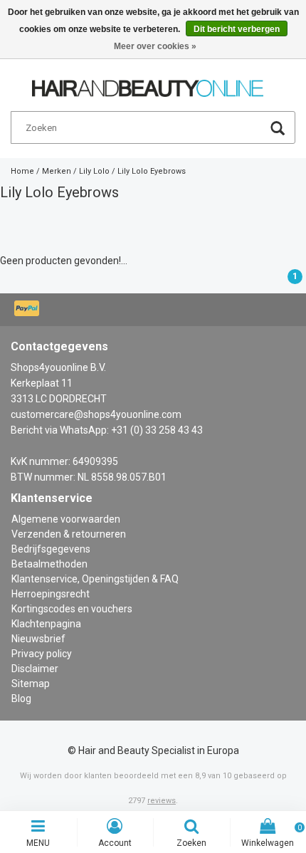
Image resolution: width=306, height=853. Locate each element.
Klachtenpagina (46, 623)
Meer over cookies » (155, 46)
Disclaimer (34, 668)
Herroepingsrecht (50, 594)
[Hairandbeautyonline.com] (147, 82)
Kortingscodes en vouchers (71, 608)
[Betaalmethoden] (28, 309)
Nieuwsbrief (38, 638)
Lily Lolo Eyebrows (151, 171)
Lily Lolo (94, 171)
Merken (56, 171)
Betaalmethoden (49, 564)
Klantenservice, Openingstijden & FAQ (95, 579)
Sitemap (30, 683)
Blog (21, 698)
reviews (161, 800)
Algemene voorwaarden (65, 519)
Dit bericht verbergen (237, 29)
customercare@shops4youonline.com (96, 414)
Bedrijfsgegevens (50, 549)
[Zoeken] (277, 130)
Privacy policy (41, 653)
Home (22, 171)
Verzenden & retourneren (68, 534)
